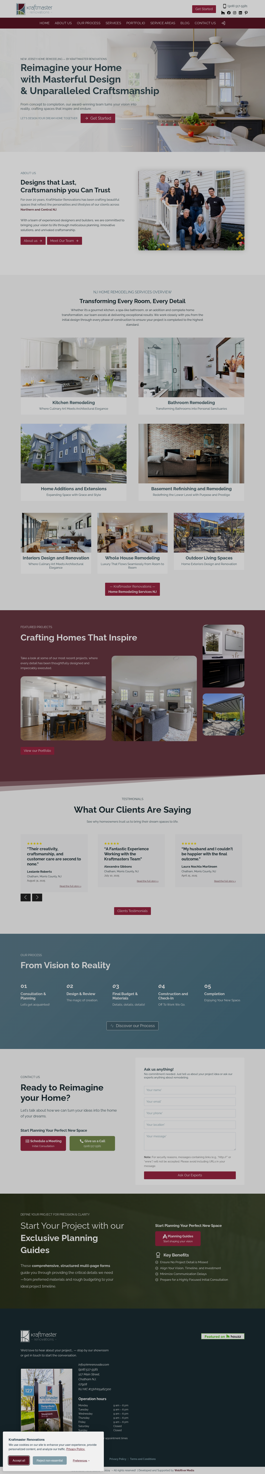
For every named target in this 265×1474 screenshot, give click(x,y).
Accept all (19, 1460)
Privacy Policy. (75, 1449)
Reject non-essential (50, 1460)
